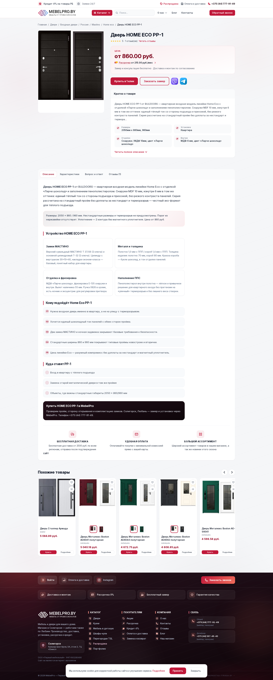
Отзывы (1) (115, 174)
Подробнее (65, 552)
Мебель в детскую (103, 628)
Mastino (96, 24)
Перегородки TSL (102, 638)
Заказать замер (154, 81)
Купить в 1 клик (124, 81)
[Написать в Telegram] (183, 81)
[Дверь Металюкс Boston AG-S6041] (218, 501)
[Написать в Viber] (174, 81)
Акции (130, 618)
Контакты (187, 12)
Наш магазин (167, 638)
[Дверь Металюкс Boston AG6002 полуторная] (178, 501)
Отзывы (164, 628)
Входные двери (68, 24)
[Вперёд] (232, 472)
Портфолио (99, 648)
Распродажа (171, 3)
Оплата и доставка (194, 3)
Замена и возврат (136, 638)
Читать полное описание (129, 152)
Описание (48, 174)
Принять (178, 670)
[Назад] (224, 472)
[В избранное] (71, 482)
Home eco (108, 24)
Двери (53, 24)
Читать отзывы (147, 41)
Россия (84, 24)
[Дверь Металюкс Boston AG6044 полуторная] (138, 501)
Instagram (108, 580)
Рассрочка (132, 623)
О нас (161, 12)
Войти (50, 580)
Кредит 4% (133, 628)
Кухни (96, 623)
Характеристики (69, 174)
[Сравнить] (71, 489)
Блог (174, 12)
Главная (42, 24)
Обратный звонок (222, 12)
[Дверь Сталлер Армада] (57, 501)
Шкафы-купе (100, 633)
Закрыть (196, 670)
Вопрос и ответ (94, 174)
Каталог (102, 12)
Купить (48, 552)
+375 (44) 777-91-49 (223, 3)
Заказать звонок (220, 580)
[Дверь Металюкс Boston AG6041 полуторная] (97, 501)
